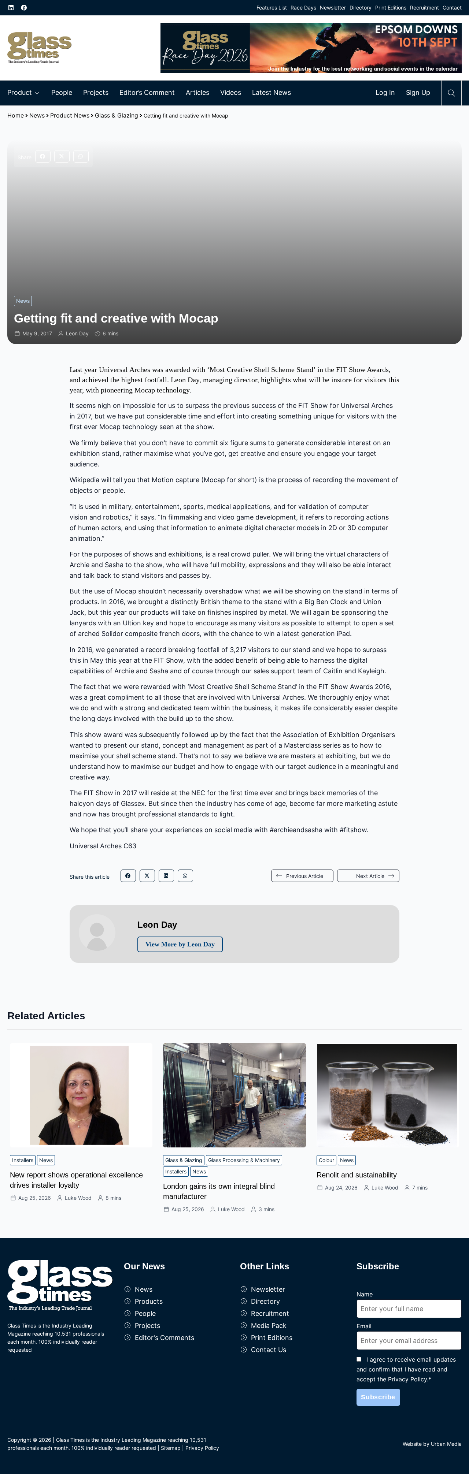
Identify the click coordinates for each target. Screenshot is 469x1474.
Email (364, 1326)
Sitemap (171, 1448)
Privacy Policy (202, 1448)
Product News (69, 115)
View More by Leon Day (180, 944)
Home (15, 115)
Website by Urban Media (432, 1444)
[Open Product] (37, 92)
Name (365, 1294)
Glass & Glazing (116, 115)
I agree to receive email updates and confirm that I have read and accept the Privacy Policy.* (406, 1369)
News (37, 115)
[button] (43, 156)
